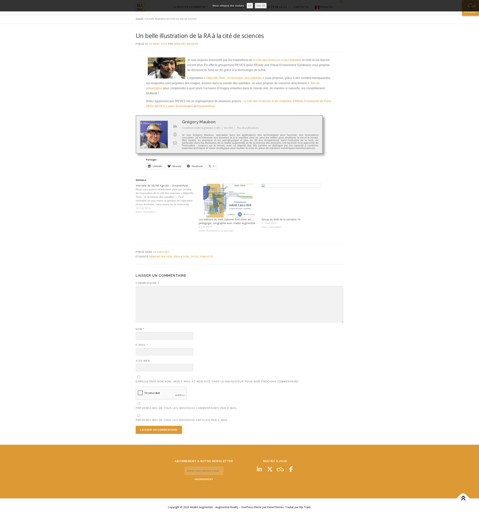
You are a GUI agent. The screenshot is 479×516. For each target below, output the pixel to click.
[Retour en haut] (463, 498)
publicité (206, 256)
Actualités (161, 252)
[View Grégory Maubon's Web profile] (175, 134)
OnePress (247, 507)
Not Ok (260, 5)
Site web (143, 360)
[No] (474, 6)
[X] (270, 469)
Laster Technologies (179, 106)
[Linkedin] (259, 469)
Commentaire (147, 283)
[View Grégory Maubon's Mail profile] (175, 143)
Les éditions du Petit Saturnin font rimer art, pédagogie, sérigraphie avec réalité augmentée (227, 221)
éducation (181, 256)
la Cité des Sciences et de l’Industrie (277, 60)
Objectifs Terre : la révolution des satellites (234, 78)
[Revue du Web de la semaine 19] (291, 201)
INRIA (299, 101)
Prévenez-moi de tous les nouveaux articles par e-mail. (182, 420)
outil (195, 256)
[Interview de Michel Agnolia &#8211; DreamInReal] (167, 199)
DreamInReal (206, 106)
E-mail (142, 345)
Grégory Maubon (186, 43)
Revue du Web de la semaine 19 (281, 219)
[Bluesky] (280, 469)
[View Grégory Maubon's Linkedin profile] (175, 126)
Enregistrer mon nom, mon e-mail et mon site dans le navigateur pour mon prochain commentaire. (218, 381)
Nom (140, 329)
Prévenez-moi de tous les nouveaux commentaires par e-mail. (187, 408)
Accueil (139, 18)
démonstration (160, 256)
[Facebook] (291, 469)
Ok (249, 5)
